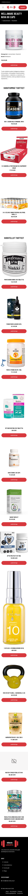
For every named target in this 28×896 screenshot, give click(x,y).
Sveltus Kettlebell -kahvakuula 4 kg (14, 693)
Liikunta (6, 862)
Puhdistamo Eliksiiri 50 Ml (14, 324)
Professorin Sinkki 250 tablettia (14, 280)
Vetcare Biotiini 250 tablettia (14, 428)
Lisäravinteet (6, 20)
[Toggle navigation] (3, 7)
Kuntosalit (6, 868)
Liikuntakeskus (8, 865)
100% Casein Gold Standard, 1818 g (14, 121)
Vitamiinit (14, 20)
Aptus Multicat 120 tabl (14, 556)
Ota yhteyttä (13, 891)
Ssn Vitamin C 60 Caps (14, 473)
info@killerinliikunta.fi (6, 2)
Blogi (5, 871)
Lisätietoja (14, 65)
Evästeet (20, 891)
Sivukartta (20, 893)
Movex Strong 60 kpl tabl (14, 370)
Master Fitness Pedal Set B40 (14, 772)
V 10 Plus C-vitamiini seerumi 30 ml (14, 648)
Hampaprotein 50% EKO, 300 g (14, 737)
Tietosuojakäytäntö (10, 893)
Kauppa (23, 7)
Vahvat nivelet (14, 517)
